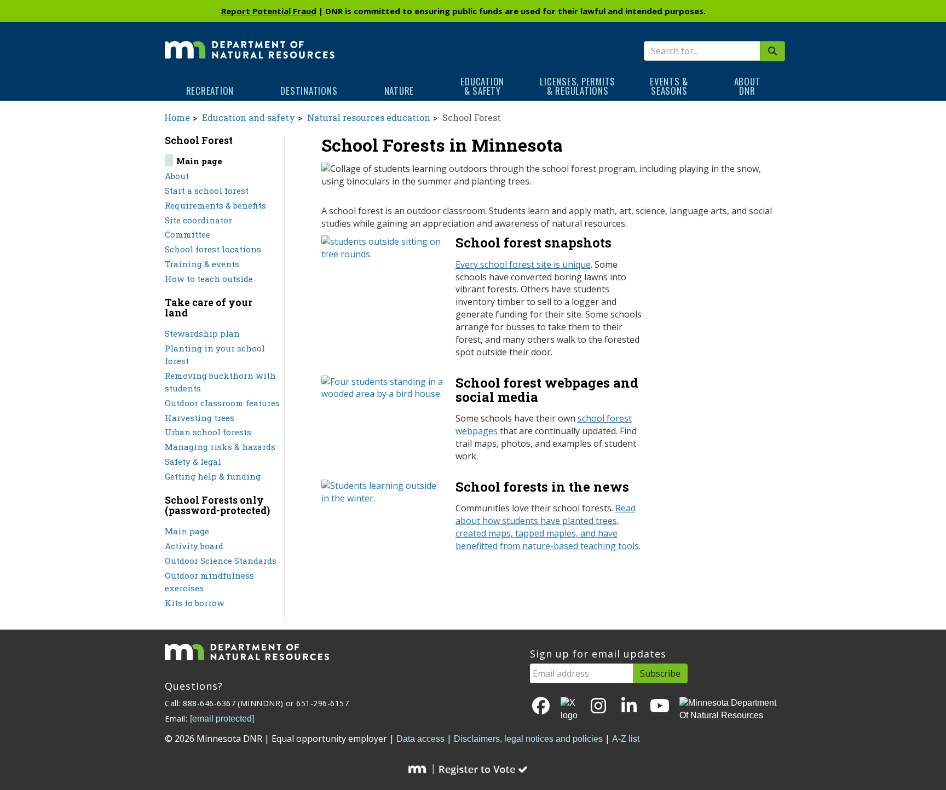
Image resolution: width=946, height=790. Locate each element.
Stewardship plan (202, 333)
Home (177, 117)
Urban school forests (208, 431)
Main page (187, 531)
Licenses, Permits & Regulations (577, 85)
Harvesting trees (199, 417)
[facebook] (541, 706)
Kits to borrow (194, 602)
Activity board (194, 545)
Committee (187, 234)
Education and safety (248, 117)
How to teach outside (209, 278)
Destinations (308, 90)
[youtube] (660, 706)
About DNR (747, 85)
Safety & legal (193, 461)
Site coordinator (198, 220)
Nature (399, 90)
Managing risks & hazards (220, 446)
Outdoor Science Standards (220, 560)
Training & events (202, 263)
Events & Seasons (669, 85)
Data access (420, 738)
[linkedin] (629, 706)
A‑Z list (625, 738)
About (177, 175)
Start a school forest (207, 190)
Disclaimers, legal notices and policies (528, 738)
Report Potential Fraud (268, 10)
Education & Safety (482, 85)
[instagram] (598, 706)
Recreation (210, 90)
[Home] (249, 42)
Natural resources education (368, 117)
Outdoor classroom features (222, 402)
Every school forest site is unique (523, 264)
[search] (772, 51)
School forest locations (213, 249)
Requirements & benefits (215, 205)
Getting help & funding (213, 476)
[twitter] (570, 709)
